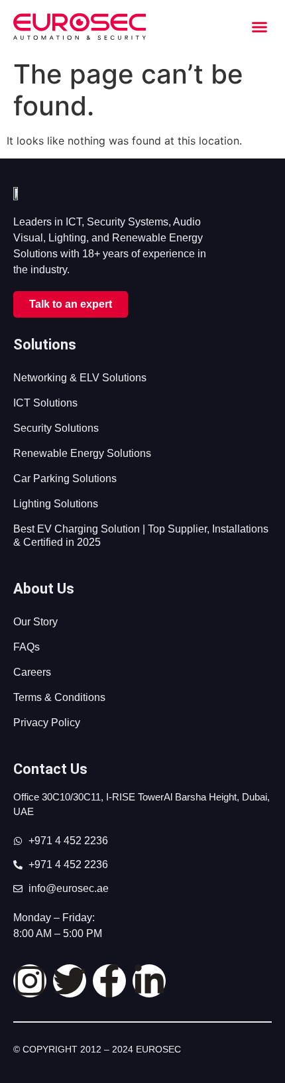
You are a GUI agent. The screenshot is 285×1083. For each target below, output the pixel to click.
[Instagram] (29, 980)
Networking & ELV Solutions (79, 377)
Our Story (35, 621)
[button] (259, 26)
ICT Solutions (45, 403)
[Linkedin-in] (149, 980)
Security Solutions (56, 428)
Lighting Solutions (55, 503)
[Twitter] (69, 980)
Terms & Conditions (59, 697)
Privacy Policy (46, 722)
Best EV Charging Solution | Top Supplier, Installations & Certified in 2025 (140, 535)
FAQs (26, 647)
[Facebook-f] (109, 980)
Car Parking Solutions (65, 478)
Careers (32, 672)
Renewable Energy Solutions (82, 453)
